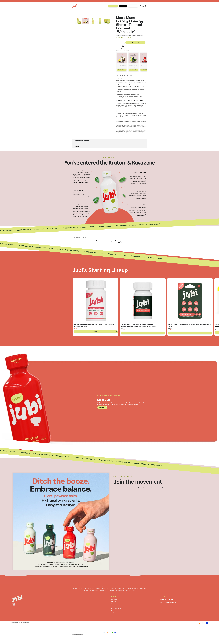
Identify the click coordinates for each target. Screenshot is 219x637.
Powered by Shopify (80, 634)
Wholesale (134, 35)
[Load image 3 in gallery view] (93, 21)
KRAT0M (118, 35)
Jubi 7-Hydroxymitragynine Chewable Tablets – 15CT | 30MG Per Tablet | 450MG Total (94, 325)
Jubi (76, 634)
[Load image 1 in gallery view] (78, 21)
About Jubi (113, 601)
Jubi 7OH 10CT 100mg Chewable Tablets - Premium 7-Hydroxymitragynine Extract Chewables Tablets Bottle (138, 325)
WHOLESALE (123, 6)
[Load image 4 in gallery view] (100, 21)
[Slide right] (112, 21)
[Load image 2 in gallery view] (85, 21)
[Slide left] (73, 21)
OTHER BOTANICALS (124, 35)
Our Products (114, 599)
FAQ (111, 610)
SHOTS (130, 35)
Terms (112, 612)
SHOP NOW (112, 6)
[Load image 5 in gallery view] (107, 21)
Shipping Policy (115, 617)
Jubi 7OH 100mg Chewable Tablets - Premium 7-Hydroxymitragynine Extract (189, 325)
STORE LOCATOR (133, 6)
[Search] (140, 6)
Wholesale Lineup (139, 35)
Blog (112, 603)
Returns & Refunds (116, 608)
